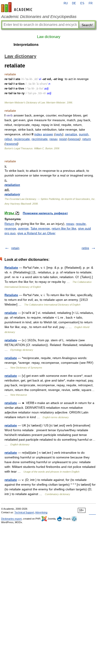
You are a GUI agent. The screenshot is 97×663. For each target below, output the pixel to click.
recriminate (40, 139)
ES (82, 3)
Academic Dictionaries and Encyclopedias (38, 16)
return (86, 139)
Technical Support (24, 512)
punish (83, 134)
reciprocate (22, 139)
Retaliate (11, 267)
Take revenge (40, 228)
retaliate (11, 313)
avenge (23, 228)
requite (81, 223)
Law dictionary (48, 37)
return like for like (64, 228)
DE (74, 3)
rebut (8, 139)
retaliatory (12, 194)
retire (85, 248)
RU (66, 3)
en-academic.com (17, 7)
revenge (10, 228)
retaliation (12, 185)
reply (58, 134)
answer (48, 134)
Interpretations (26, 45)
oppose (74, 139)
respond (11, 143)
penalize (71, 134)
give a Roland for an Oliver (36, 233)
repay (53, 139)
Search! (87, 25)
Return (9, 223)
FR (90, 3)
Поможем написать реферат (45, 213)
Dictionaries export (11, 518)
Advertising (41, 512)
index (38, 134)
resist (63, 139)
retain (15, 248)
